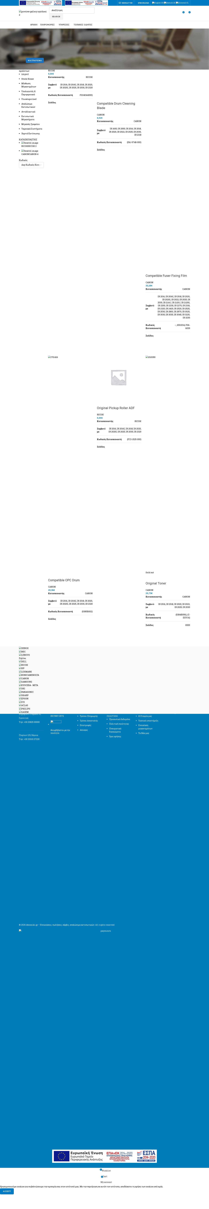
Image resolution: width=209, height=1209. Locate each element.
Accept (7, 1191)
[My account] (177, 13)
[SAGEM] (104, 680)
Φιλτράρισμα (35, 60)
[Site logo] (33, 13)
